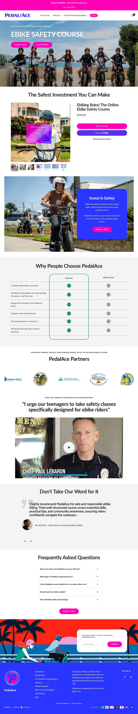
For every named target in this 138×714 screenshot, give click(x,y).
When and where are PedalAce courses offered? (60, 569)
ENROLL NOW (69, 611)
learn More (43, 45)
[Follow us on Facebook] (125, 677)
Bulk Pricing (40, 694)
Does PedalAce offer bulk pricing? (54, 600)
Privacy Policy (77, 703)
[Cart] (133, 15)
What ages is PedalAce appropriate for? (56, 577)
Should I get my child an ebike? (53, 592)
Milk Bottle (27, 707)
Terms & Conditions (62, 703)
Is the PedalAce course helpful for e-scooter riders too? (63, 584)
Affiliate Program (42, 686)
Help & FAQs (40, 675)
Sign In (94, 15)
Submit (114, 644)
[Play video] (69, 447)
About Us (56, 15)
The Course (44, 15)
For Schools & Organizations (75, 15)
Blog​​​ (37, 697)
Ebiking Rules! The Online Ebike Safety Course (97, 106)
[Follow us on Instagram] (131, 677)
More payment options (102, 139)
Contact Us (39, 672)
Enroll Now (21, 45)
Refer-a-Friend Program (44, 690)
